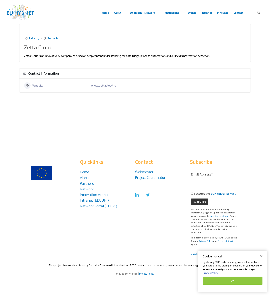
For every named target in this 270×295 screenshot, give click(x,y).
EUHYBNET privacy (223, 193)
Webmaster (144, 172)
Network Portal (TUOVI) (98, 206)
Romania (52, 38)
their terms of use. (219, 216)
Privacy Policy (206, 241)
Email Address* (202, 174)
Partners (87, 183)
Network (87, 189)
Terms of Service (226, 241)
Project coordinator (150, 177)
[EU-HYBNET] (27, 12)
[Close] (261, 256)
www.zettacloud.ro (103, 85)
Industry (34, 38)
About (85, 177)
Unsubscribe (197, 253)
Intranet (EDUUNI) (94, 200)
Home (84, 172)
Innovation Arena (94, 194)
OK (232, 280)
